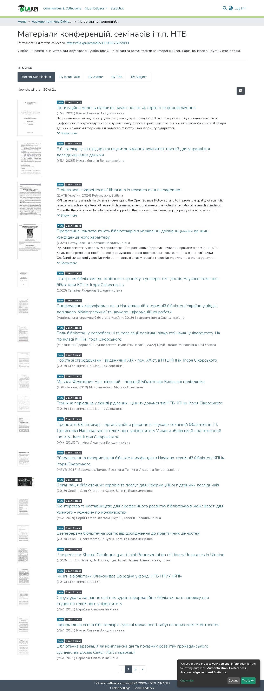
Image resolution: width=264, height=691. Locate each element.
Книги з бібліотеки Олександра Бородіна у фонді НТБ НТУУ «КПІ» (119, 576)
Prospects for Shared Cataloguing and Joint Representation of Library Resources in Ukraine (140, 554)
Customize (187, 681)
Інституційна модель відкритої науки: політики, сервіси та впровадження (126, 107)
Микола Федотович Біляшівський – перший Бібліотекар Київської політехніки (131, 381)
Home (22, 21)
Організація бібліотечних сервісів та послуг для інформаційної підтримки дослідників (138, 485)
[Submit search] (224, 8)
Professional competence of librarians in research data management (119, 190)
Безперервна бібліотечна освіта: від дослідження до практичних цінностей (128, 533)
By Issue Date (69, 77)
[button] (230, 8)
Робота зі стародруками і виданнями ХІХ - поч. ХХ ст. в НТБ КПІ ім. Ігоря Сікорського (137, 360)
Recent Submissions (36, 77)
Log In (239, 8)
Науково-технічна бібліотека (52, 21)
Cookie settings (120, 688)
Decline (233, 681)
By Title (117, 77)
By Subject (139, 77)
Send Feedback (144, 688)
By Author (95, 77)
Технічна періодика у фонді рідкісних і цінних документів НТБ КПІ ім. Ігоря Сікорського (139, 403)
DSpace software (106, 683)
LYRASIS (163, 683)
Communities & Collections (62, 8)
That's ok (248, 681)
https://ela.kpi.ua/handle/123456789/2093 (98, 43)
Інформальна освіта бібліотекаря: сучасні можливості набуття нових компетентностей (138, 625)
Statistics (117, 8)
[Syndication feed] (241, 91)
